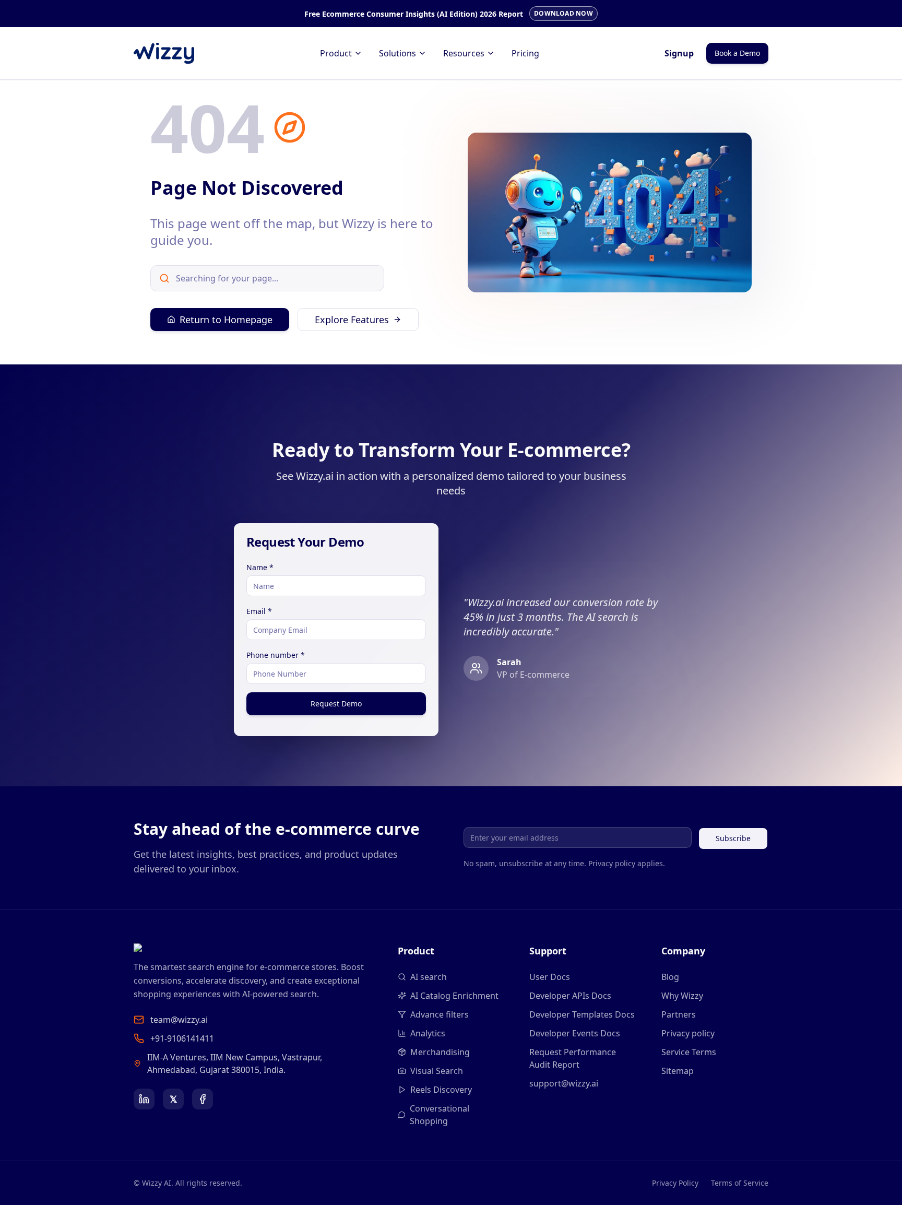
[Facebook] (202, 1099)
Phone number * (275, 655)
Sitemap (677, 1071)
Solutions (397, 53)
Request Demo (336, 703)
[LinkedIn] (144, 1099)
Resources (463, 53)
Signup (679, 53)
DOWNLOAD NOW (563, 13)
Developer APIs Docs (570, 995)
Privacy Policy (675, 1183)
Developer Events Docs (574, 1033)
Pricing (525, 53)
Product (336, 53)
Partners (678, 1014)
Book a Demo (737, 53)
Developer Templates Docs (582, 1014)
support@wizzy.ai (563, 1083)
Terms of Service (739, 1183)
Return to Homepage (226, 319)
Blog (670, 977)
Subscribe (733, 838)
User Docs (549, 977)
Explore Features (352, 319)
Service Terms (688, 1052)
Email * (259, 611)
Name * (260, 567)
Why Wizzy (682, 995)
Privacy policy (688, 1033)
